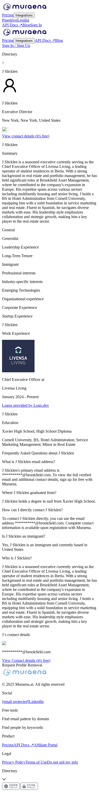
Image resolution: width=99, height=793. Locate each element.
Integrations (24, 15)
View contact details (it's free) (25, 136)
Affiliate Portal (45, 745)
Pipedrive (9, 20)
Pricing (7, 15)
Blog (26, 25)
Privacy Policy (13, 762)
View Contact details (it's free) (26, 660)
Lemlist (23, 20)
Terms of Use (36, 762)
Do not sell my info (62, 762)
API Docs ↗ (12, 25)
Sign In (36, 25)
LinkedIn (36, 701)
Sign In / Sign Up (16, 45)
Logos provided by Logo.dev (25, 405)
